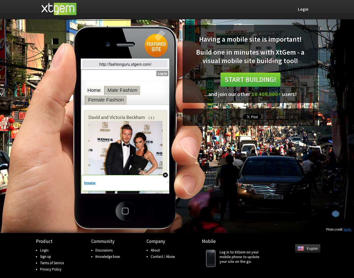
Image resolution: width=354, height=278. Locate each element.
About (155, 250)
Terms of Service (52, 263)
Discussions (104, 250)
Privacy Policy (50, 269)
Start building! (250, 79)
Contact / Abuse (163, 256)
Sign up (45, 256)
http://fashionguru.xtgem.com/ (125, 64)
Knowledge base (107, 256)
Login (44, 250)
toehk (347, 229)
